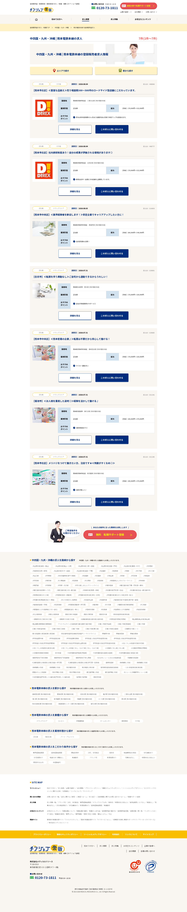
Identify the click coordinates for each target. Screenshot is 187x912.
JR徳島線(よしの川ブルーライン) (121, 580)
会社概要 (80, 788)
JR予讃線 (48, 585)
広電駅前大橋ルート (132, 629)
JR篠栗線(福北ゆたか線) (40, 595)
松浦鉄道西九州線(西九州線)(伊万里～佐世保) (83, 662)
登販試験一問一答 (136, 811)
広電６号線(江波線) (58, 629)
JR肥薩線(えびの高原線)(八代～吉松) (44, 609)
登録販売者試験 (123, 811)
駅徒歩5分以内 (38, 762)
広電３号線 (141, 624)
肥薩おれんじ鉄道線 (39, 672)
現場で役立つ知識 (90, 814)
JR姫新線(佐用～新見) (39, 571)
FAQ (110, 814)
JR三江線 (151, 571)
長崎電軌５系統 (54, 667)
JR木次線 (138, 571)
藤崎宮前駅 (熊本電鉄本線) (41, 694)
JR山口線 (35, 576)
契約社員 (48, 737)
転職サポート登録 (134, 797)
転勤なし (150, 802)
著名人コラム (102, 814)
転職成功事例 (59, 814)
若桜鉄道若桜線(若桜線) (121, 614)
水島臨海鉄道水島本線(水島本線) (92, 619)
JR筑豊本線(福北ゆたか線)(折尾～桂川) (119, 595)
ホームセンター (105, 721)
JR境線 (126, 571)
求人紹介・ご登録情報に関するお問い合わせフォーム (107, 797)
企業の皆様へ (70, 788)
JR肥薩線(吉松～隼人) (71, 609)
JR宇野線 (48, 576)
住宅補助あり (148, 753)
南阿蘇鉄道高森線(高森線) (109, 667)
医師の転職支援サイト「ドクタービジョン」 (96, 819)
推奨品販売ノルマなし (137, 802)
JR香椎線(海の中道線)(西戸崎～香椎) (125, 600)
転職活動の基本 (82, 811)
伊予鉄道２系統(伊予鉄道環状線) (125, 638)
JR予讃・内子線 (63, 585)
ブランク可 (93, 757)
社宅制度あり (38, 757)
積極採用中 (75, 753)
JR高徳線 (100, 580)
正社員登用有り (61, 805)
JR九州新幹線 (37, 614)
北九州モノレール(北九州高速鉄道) (109, 658)
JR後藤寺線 (103, 600)
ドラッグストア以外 (99, 802)
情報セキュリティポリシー (111, 788)
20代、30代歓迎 (93, 753)
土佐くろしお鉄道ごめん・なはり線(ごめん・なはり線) (80, 648)
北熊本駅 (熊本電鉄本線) (88, 694)
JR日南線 (104, 609)
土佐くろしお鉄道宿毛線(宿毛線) (43, 648)
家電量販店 (80, 721)
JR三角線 (143, 605)
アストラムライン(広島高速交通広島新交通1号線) (75, 624)
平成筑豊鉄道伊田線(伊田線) (77, 653)
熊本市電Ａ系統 (58, 672)
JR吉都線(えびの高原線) (121, 609)
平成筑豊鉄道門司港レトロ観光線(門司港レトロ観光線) (51, 677)
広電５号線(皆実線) (39, 629)
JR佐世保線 (57, 605)
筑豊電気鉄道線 (133, 658)
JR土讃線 (87, 580)
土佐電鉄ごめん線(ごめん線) (115, 648)
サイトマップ (87, 791)
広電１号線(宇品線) (104, 624)
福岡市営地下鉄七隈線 (83, 658)
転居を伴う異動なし (57, 757)
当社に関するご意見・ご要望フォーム (74, 797)
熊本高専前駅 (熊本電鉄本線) (42, 704)
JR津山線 (110, 576)
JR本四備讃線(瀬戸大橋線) (67, 576)
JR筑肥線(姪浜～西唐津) (63, 595)
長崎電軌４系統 (37, 667)
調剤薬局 (125, 721)
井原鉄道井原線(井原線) (118, 619)
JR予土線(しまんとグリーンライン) (87, 585)
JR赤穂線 (149, 566)
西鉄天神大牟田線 (71, 614)
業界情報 (79, 814)
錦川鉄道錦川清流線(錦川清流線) (43, 633)
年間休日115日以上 (148, 757)
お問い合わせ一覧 (53, 797)
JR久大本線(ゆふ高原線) (69, 600)
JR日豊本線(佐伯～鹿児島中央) (140, 590)
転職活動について (69, 811)
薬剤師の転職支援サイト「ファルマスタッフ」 (63, 819)
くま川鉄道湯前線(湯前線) (134, 667)
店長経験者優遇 (56, 753)
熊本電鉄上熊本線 (88, 667)
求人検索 (61, 788)
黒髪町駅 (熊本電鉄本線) (65, 694)
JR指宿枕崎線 (140, 609)
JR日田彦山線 (88, 600)
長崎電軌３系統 (142, 662)
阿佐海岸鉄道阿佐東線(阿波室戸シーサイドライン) (78, 633)
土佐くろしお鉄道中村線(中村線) (133, 643)
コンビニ (61, 721)
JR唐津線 (95, 605)
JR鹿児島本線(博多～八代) (41, 590)
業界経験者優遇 (38, 753)
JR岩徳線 (75, 580)
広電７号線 (75, 629)
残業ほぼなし (130, 757)
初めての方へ (51, 788)
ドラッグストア (42, 721)
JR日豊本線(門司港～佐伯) (114, 590)
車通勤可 (75, 757)
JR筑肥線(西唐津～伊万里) (77, 605)
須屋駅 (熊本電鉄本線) (84, 699)
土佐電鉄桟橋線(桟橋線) (40, 653)
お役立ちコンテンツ (54, 811)
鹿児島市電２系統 (111, 672)
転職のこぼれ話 (94, 811)
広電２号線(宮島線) (124, 624)
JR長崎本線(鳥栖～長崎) (91, 590)
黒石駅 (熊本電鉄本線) (129, 699)
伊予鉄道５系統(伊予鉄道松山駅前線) (74, 643)
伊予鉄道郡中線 (37, 638)
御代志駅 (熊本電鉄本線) (99, 704)
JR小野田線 (61, 580)
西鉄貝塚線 (97, 677)
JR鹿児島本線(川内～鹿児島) (66, 590)
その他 (137, 721)
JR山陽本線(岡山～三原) (63, 566)
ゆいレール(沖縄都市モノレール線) (136, 672)
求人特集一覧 (51, 802)
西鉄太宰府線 (88, 614)
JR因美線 (115, 571)
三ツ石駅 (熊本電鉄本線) (106, 699)
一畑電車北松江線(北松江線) (42, 619)
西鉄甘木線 (103, 614)
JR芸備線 (98, 576)
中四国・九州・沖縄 (62, 27)
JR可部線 (134, 576)
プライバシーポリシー (92, 788)
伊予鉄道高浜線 (54, 638)
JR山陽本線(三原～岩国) (86, 566)
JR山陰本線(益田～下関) (84, 571)
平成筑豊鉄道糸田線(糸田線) (103, 653)
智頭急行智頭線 (81, 677)
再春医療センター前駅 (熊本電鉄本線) (71, 704)
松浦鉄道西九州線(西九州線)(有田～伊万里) (47, 662)
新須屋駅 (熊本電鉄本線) (62, 699)
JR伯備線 (102, 571)
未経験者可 (57, 762)
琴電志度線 (134, 633)
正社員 (35, 737)
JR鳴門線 (35, 585)
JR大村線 (108, 605)
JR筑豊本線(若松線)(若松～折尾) (89, 595)
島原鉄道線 (109, 662)
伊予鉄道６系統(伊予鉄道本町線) (104, 643)
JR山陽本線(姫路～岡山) (40, 566)
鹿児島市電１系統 (93, 672)
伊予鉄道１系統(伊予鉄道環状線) (96, 638)
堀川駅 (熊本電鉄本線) (40, 699)
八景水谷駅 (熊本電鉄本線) (134, 694)
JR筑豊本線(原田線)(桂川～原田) (43, 600)
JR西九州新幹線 (53, 614)
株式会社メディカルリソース (58, 822)
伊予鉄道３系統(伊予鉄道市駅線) (43, 643)
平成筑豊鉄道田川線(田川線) (128, 653)
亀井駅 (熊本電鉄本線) (110, 694)
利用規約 (66, 791)
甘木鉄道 (58, 653)
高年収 (111, 753)
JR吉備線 (85, 576)
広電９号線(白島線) (111, 629)
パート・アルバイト (67, 737)
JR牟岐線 (141, 580)
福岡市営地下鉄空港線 (40, 658)
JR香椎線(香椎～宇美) (39, 605)
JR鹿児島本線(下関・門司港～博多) (131, 585)
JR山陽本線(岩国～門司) (109, 566)
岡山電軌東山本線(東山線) (141, 619)
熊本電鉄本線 (71, 667)
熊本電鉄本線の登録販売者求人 (84, 27)
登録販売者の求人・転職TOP (40, 27)
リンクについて (76, 791)
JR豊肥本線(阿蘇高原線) (125, 605)
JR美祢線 (48, 580)
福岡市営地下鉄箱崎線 (61, 658)
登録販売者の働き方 (109, 811)
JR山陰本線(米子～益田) (62, 571)
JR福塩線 (146, 576)
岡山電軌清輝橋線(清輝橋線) (42, 624)
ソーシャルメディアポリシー (132, 788)
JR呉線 (122, 576)
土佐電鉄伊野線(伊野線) (139, 648)
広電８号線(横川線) (92, 629)
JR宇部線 (35, 580)
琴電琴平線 (106, 633)
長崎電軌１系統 (125, 662)
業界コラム (70, 814)
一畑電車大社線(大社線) (66, 619)
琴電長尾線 (120, 633)
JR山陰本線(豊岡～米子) (132, 566)
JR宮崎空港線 (89, 609)
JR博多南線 (109, 585)
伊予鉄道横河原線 (73, 638)
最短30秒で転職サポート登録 (138, 5)
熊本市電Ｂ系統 (75, 672)
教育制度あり (111, 757)
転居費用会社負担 (130, 753)
